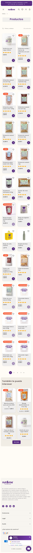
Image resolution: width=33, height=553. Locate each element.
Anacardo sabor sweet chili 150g (8, 163)
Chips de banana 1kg (23, 269)
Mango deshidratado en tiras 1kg (24, 405)
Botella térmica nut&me (23, 244)
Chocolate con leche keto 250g (8, 355)
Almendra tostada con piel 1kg (23, 107)
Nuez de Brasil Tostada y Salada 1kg (9, 431)
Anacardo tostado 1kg (23, 163)
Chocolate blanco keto (23, 299)
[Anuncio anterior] (3, 3)
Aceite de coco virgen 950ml (7, 49)
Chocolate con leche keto (22, 327)
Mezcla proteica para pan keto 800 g (9, 405)
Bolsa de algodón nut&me (23, 218)
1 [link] (10, 372)
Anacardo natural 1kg (8, 136)
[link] (16, 442)
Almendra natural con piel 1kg (8, 80)
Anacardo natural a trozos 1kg (23, 136)
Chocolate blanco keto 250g (8, 327)
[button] (3, 9)
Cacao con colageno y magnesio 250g (7, 270)
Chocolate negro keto (23, 355)
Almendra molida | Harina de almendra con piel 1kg (23, 51)
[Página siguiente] (23, 372)
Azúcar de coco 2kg (23, 191)
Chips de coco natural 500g (7, 299)
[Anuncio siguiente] (30, 3)
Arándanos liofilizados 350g (8, 191)
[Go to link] (5, 533)
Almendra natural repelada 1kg (23, 80)
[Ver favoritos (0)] (22, 9)
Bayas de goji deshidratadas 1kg (7, 219)
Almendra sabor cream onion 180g (8, 107)
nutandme (19, 548)
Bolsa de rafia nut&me (7, 244)
